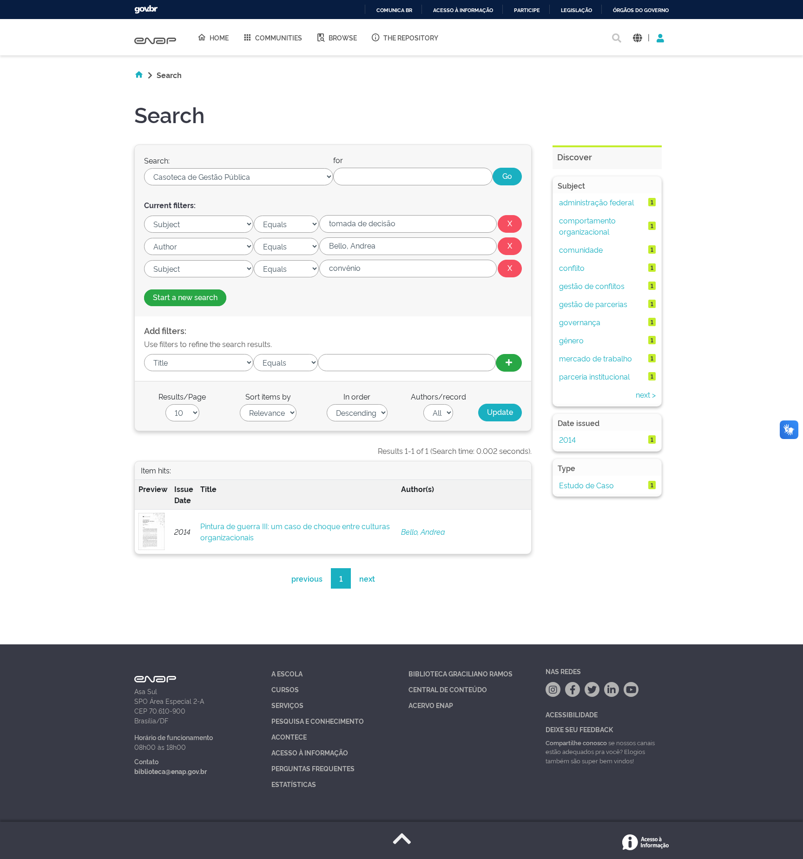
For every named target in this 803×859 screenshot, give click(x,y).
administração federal (596, 202)
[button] (637, 37)
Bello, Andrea (423, 531)
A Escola (287, 673)
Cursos (285, 689)
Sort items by (268, 396)
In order (356, 396)
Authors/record (438, 396)
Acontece (289, 736)
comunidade (581, 249)
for (338, 160)
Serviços (287, 705)
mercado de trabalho (595, 358)
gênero (571, 340)
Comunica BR (394, 10)
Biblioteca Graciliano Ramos (460, 673)
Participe (527, 10)
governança (579, 322)
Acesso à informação (463, 10)
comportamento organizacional (587, 225)
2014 (567, 439)
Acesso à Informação (309, 752)
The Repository (410, 37)
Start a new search (185, 297)
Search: (157, 160)
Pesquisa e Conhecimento (317, 720)
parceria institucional (594, 376)
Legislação (576, 10)
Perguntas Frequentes (313, 768)
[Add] (509, 363)
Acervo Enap (430, 705)
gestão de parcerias (593, 304)
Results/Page (182, 396)
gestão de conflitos (592, 286)
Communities (278, 37)
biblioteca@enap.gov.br (170, 771)
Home (219, 37)
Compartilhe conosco (576, 742)
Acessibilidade (572, 714)
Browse (343, 37)
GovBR (146, 9)
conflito (572, 267)
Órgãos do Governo (641, 10)
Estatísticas (293, 784)
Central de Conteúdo (447, 689)
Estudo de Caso (586, 485)
